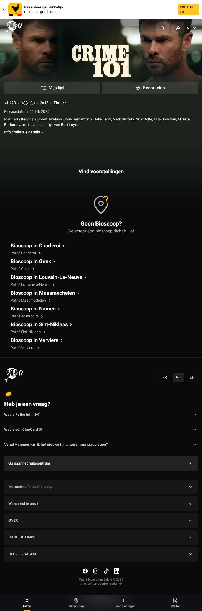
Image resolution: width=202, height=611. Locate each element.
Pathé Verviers (23, 347)
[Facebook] (85, 571)
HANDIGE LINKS (21, 537)
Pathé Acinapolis (25, 316)
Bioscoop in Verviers (34, 340)
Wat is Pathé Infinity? (22, 414)
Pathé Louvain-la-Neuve (30, 284)
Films (27, 606)
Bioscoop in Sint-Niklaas (39, 325)
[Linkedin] (117, 571)
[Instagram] (96, 571)
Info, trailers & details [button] (22, 132)
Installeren (188, 9)
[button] (162, 28)
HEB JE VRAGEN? (23, 554)
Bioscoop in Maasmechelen (43, 293)
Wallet (175, 606)
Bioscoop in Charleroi (35, 246)
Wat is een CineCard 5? (23, 429)
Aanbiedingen (125, 606)
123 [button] (12, 103)
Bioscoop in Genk (31, 261)
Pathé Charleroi (24, 253)
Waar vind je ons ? (23, 503)
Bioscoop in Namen (33, 309)
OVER (13, 520)
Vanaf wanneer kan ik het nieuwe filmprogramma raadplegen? (56, 444)
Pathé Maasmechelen (29, 300)
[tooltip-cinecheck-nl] (23, 103)
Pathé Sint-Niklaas (26, 332)
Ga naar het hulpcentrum (29, 463)
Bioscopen (76, 606)
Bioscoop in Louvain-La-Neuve (46, 277)
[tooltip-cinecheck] (28, 103)
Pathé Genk (20, 269)
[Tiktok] (106, 571)
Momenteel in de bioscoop (30, 487)
